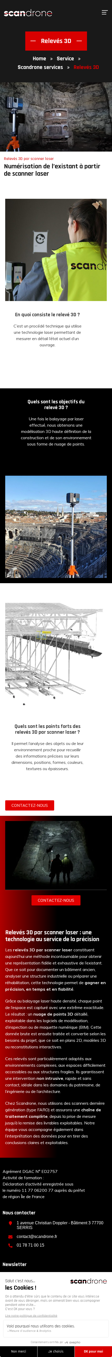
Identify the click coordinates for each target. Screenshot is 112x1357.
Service (65, 58)
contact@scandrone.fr (37, 1236)
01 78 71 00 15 (30, 1245)
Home (39, 58)
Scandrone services (40, 67)
